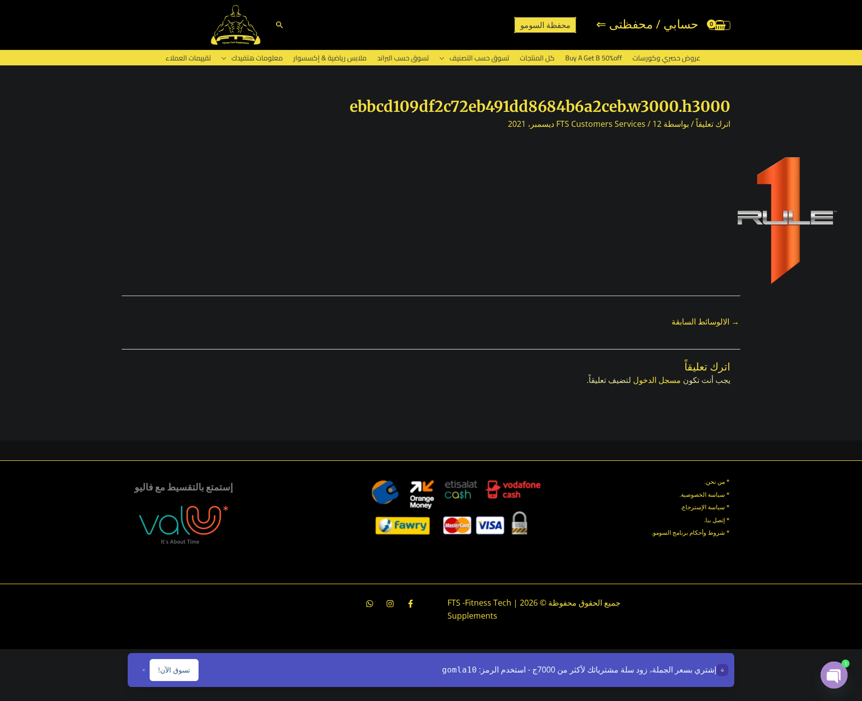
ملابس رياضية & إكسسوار (330, 57)
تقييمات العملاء (188, 57)
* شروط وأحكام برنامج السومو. (690, 532)
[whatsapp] (370, 604)
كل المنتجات (537, 57)
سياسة (715, 507)
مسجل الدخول (657, 379)
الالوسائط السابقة (705, 321)
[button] (279, 24)
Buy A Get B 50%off (593, 57)
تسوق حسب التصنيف (479, 57)
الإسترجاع (694, 507)
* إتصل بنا (717, 520)
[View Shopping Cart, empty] (719, 24)
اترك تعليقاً (713, 123)
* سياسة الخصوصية (705, 494)
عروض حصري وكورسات (666, 57)
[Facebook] (411, 604)
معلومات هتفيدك (257, 57)
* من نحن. (717, 481)
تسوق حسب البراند (403, 57)
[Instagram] (390, 604)
